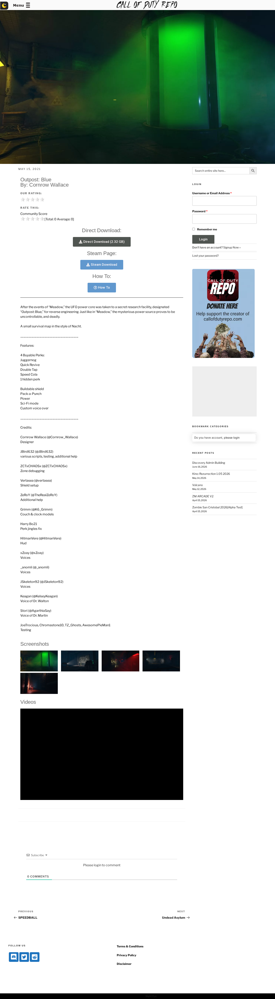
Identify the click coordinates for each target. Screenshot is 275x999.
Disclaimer (124, 963)
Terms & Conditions (130, 946)
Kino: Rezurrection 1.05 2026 (211, 473)
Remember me (207, 229)
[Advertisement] (224, 391)
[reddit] (34, 957)
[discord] (14, 957)
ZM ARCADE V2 (202, 496)
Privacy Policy (126, 955)
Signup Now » (232, 247)
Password (200, 211)
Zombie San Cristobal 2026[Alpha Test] (217, 507)
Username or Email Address (212, 193)
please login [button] (232, 437)
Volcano (197, 485)
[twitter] (24, 957)
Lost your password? (205, 255)
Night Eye (151, 996)
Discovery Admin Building (208, 462)
